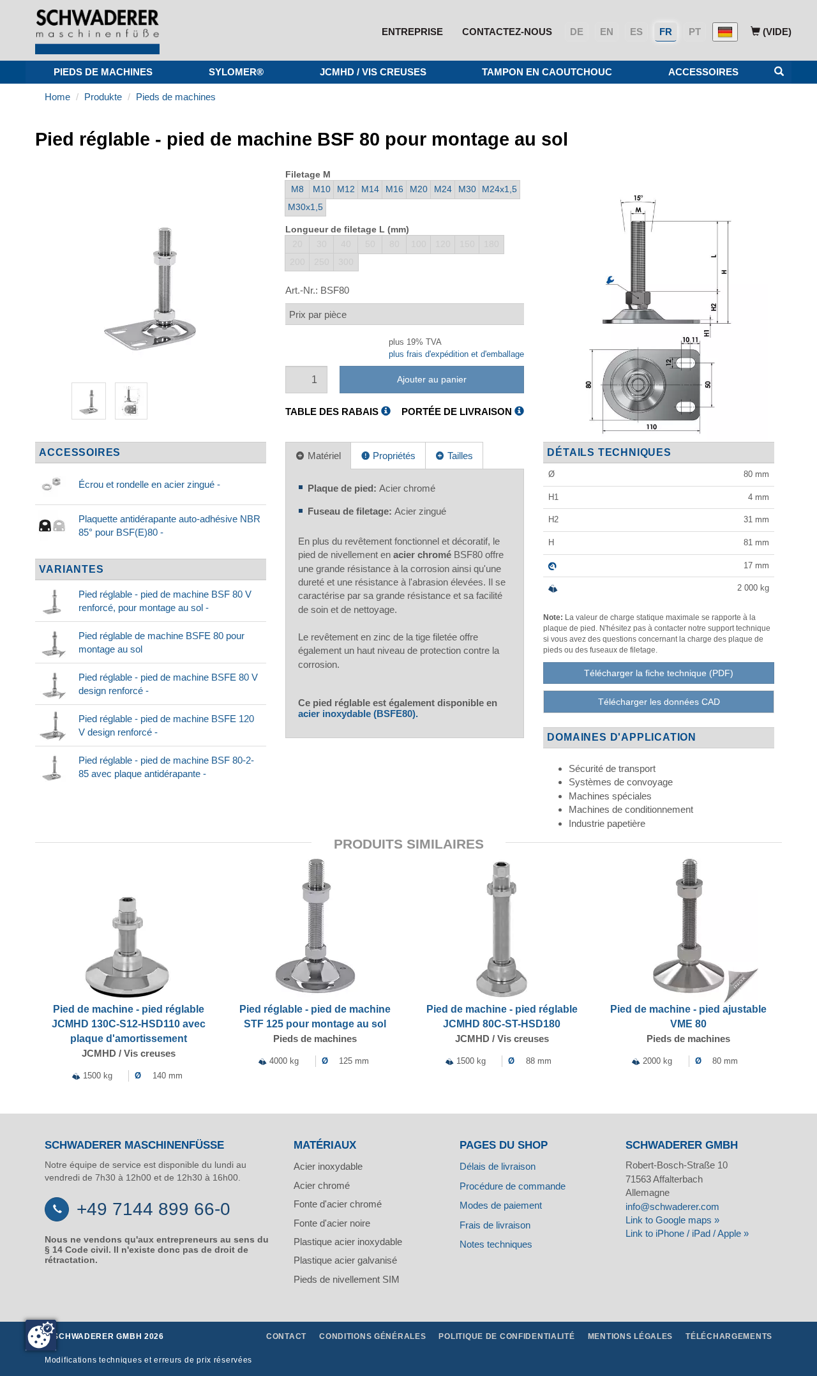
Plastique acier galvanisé (345, 1260)
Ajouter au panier (432, 379)
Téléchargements (729, 1336)
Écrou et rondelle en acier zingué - (149, 484)
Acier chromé (322, 1185)
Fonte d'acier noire (332, 1223)
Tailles (459, 455)
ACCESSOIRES (703, 71)
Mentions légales (630, 1336)
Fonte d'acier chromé (338, 1203)
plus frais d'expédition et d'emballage (456, 354)
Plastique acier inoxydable (348, 1241)
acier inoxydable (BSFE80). (358, 713)
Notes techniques (496, 1244)
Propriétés (393, 455)
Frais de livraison (495, 1225)
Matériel (323, 455)
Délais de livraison (498, 1166)
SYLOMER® (236, 71)
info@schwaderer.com (672, 1206)
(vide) (775, 31)
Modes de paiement (501, 1205)
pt (695, 31)
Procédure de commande (513, 1186)
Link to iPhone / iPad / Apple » (687, 1233)
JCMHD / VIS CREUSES (373, 71)
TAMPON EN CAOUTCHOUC (547, 71)
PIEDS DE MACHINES (103, 71)
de (576, 31)
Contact (286, 1336)
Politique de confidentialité (506, 1336)
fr (665, 31)
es (636, 31)
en (606, 31)
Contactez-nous (507, 31)
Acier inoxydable (328, 1166)
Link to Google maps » (672, 1219)
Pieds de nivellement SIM (347, 1279)
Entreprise (412, 31)
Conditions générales (372, 1336)
